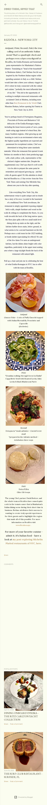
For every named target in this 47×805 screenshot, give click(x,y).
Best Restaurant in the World (25, 103)
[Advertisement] (23, 646)
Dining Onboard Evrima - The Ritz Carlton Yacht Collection (21, 716)
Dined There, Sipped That (19, 9)
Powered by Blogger (25, 797)
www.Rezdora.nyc (23, 525)
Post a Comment (16, 724)
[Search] (41, 4)
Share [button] (6, 555)
